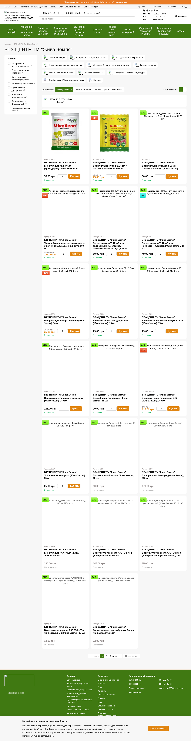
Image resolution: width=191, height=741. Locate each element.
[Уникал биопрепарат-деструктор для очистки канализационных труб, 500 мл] (65, 210)
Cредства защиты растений (43, 31)
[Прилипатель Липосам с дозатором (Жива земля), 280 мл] (65, 365)
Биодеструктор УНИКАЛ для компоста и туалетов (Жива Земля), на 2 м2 (163, 246)
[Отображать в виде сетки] (181, 89)
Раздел (12, 58)
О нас (16, 7)
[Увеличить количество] (66, 176)
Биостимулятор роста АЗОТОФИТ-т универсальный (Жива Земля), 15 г (161, 554)
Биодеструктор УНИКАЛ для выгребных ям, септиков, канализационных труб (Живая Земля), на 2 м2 (110, 247)
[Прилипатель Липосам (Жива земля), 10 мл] (114, 443)
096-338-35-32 (73, 13)
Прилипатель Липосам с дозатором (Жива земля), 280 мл (63, 399)
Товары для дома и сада (111, 31)
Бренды (53, 7)
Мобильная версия (15, 693)
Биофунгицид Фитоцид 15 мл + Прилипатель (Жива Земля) (110, 167)
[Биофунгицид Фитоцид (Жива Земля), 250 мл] (163, 443)
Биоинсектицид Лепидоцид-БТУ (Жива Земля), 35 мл (110, 322)
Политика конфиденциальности (107, 714)
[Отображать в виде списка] (185, 89)
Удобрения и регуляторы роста (26, 31)
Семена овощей (11, 30)
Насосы (180, 31)
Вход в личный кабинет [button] (108, 680)
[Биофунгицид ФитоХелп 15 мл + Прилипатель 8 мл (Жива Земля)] (163, 133)
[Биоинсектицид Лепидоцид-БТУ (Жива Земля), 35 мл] (114, 288)
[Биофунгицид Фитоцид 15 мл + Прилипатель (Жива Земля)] (114, 133)
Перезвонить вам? (92, 13)
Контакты (25, 7)
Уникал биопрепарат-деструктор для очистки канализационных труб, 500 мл (64, 246)
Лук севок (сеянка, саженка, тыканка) (79, 31)
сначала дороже (101, 89)
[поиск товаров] (132, 18)
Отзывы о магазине (73, 7)
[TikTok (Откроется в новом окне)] (130, 7)
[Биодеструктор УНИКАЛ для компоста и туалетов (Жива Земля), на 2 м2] (163, 210)
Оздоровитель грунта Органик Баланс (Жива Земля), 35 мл (114, 631)
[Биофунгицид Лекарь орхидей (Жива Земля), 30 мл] (65, 288)
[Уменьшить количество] (58, 176)
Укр (139, 7)
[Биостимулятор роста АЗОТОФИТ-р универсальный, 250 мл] (114, 520)
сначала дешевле (83, 89)
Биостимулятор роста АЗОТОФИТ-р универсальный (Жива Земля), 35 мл (64, 631)
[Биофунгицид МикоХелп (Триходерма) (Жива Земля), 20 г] (65, 133)
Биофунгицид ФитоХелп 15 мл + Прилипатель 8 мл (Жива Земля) (160, 167)
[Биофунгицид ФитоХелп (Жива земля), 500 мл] (65, 520)
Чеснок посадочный (127, 30)
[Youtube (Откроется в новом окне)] (133, 7)
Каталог (7, 7)
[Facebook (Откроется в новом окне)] (122, 7)
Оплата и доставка (39, 7)
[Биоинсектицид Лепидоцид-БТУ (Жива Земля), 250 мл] (163, 365)
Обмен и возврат (91, 7)
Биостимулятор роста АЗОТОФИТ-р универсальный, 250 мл (113, 554)
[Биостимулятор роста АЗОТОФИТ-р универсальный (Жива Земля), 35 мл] (65, 597)
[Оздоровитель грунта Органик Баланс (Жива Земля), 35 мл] (114, 597)
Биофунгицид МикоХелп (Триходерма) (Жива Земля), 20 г (62, 167)
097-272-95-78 (51, 13)
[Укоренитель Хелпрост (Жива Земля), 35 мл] (65, 443)
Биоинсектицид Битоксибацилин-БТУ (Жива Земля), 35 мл (162, 322)
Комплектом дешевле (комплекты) (60, 31)
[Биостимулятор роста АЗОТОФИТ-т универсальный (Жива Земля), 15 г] (163, 520)
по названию (117, 89)
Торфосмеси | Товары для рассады (164, 31)
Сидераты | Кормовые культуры (145, 31)
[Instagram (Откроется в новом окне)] (126, 7)
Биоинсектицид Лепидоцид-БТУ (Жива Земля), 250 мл (159, 399)
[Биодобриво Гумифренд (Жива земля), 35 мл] (114, 365)
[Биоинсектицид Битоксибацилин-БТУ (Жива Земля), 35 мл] (163, 288)
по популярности (64, 89)
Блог (61, 7)
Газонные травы (97, 30)
